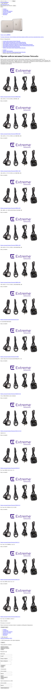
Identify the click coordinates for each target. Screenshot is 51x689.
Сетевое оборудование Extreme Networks (11, 41)
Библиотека (5, 13)
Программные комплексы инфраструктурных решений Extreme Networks (18, 45)
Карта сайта (9, 638)
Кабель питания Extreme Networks (10, 96)
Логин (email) (3, 671)
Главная (4, 8)
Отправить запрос (4, 627)
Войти (7, 2)
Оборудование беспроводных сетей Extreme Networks (14, 42)
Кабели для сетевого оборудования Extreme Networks (14, 47)
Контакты (5, 14)
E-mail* (2, 656)
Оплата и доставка (7, 12)
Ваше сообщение (4, 660)
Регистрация (3, 2)
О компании (5, 10)
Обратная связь (3, 638)
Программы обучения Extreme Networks (11, 46)
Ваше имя (2, 653)
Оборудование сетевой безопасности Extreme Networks (14, 43)
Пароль (2, 673)
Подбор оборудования (7, 11)
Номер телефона (3, 658)
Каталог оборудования (8, 51)
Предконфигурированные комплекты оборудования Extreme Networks (18, 44)
